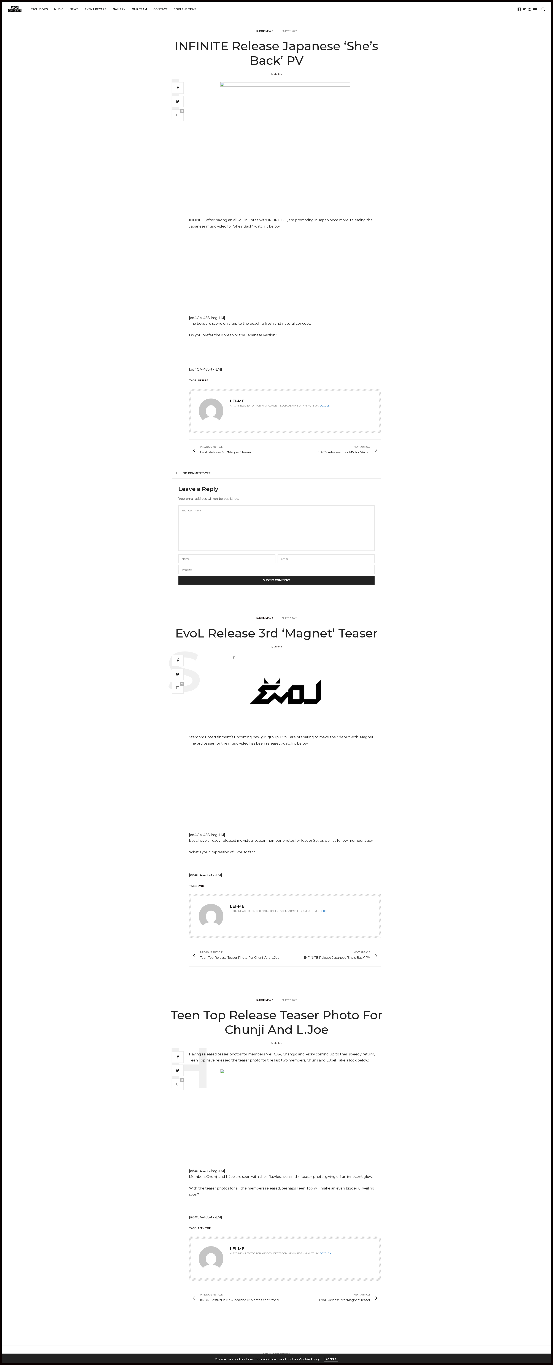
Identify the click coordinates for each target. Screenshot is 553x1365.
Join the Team (185, 9)
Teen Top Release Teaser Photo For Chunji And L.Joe (276, 1022)
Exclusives (39, 9)
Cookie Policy (309, 1359)
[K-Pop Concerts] (14, 9)
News (74, 9)
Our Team (139, 9)
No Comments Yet (197, 473)
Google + (326, 405)
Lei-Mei (278, 73)
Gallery (119, 9)
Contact (160, 9)
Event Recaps (95, 9)
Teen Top (204, 1228)
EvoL (201, 885)
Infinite (203, 380)
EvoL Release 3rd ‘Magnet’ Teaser (276, 633)
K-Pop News (264, 31)
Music (58, 9)
